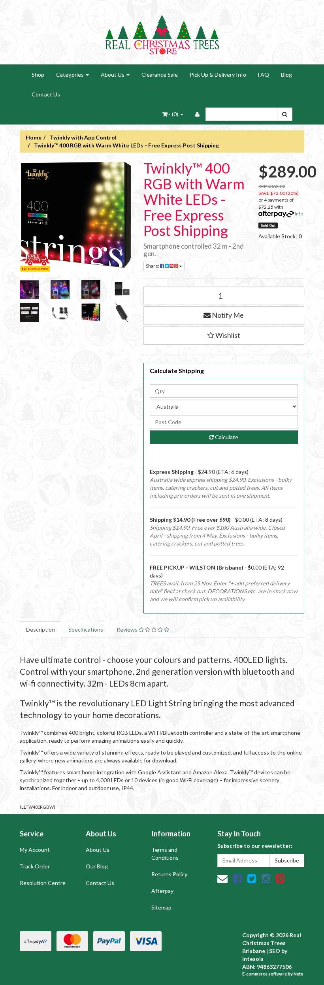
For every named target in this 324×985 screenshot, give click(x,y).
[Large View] (29, 289)
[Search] (284, 114)
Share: (153, 266)
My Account (35, 849)
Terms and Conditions (165, 853)
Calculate (226, 437)
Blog (286, 74)
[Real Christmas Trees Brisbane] (162, 31)
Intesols (253, 958)
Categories (70, 74)
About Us (113, 74)
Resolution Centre (43, 882)
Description (40, 629)
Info (299, 214)
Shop (38, 74)
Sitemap (161, 907)
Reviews (128, 629)
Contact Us (46, 94)
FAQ (263, 74)
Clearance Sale (159, 74)
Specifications (85, 629)
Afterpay (162, 890)
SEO (274, 950)
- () (173, 114)
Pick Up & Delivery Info (218, 74)
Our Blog (97, 866)
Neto (298, 973)
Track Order (35, 866)
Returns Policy (169, 874)
